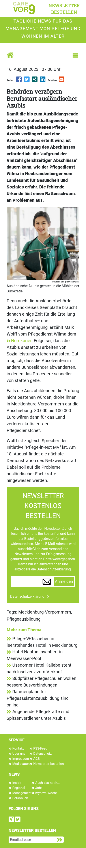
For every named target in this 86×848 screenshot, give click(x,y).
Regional (18, 788)
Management (21, 793)
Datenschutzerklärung (27, 596)
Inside (16, 783)
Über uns (18, 754)
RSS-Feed (39, 748)
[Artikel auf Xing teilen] (35, 80)
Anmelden (64, 581)
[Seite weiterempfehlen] (62, 80)
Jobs (38, 788)
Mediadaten (20, 764)
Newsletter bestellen (48, 764)
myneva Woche (46, 793)
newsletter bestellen (64, 8)
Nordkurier (21, 340)
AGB (36, 759)
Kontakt (17, 748)
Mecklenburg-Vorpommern (44, 612)
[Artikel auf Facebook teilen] (19, 80)
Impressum (20, 759)
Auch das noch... (47, 783)
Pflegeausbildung (24, 619)
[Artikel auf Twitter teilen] (27, 80)
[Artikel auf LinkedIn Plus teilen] (43, 80)
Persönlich (19, 798)
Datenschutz (42, 754)
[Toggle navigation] (75, 55)
